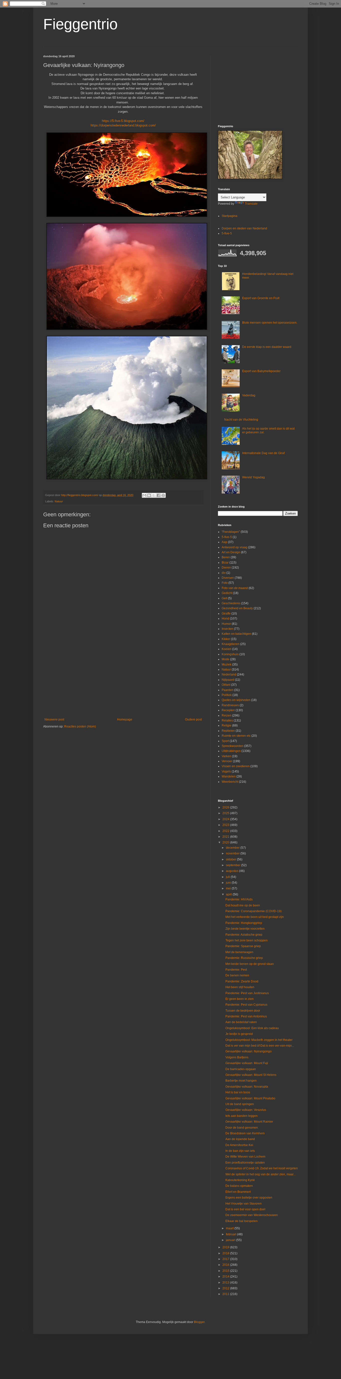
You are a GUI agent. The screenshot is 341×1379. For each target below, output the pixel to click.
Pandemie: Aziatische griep (243, 934)
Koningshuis (230, 654)
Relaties (227, 720)
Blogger (199, 1322)
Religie (226, 725)
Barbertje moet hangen (241, 1080)
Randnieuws (230, 705)
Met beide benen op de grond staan (249, 964)
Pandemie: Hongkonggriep (243, 923)
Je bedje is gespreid (239, 1034)
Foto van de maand (235, 588)
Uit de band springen (239, 1104)
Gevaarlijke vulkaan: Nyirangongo (248, 1051)
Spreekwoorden (232, 746)
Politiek (227, 695)
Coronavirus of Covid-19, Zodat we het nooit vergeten (261, 1168)
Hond (225, 618)
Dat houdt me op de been (242, 905)
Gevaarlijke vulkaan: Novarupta (246, 1086)
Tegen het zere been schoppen (246, 940)
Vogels (226, 771)
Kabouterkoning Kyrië (240, 1180)
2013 (226, 1282)
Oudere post (193, 719)
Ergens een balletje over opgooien (248, 1197)
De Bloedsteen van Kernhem (245, 1133)
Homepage (124, 719)
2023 (226, 825)
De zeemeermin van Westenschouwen (251, 1215)
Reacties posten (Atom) (80, 726)
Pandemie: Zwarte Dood (241, 981)
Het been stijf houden (239, 987)
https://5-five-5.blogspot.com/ (123, 121)
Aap (224, 542)
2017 (226, 1259)
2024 (226, 819)
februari (231, 1234)
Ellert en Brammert (238, 1192)
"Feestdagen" (231, 532)
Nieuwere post (54, 719)
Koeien (226, 649)
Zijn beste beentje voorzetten (245, 928)
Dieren (226, 567)
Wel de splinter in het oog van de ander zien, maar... (260, 1174)
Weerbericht (230, 781)
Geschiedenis (231, 603)
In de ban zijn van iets (240, 1151)
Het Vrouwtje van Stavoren (243, 1203)
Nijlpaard (228, 680)
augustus (232, 871)
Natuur (59, 501)
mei (229, 888)
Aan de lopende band (240, 1139)
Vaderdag (248, 395)
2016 (226, 1265)
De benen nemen (237, 975)
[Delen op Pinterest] (163, 495)
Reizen (226, 715)
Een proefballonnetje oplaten (245, 1162)
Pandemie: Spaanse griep (243, 946)
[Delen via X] (153, 495)
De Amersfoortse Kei (239, 1145)
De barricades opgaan (240, 1069)
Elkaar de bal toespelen (241, 1221)
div (224, 573)
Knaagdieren (230, 644)
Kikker (226, 639)
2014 (226, 1276)
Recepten (228, 710)
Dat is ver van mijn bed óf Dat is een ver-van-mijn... (259, 1045)
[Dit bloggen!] (149, 495)
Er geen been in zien (239, 999)
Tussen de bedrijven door (242, 1010)
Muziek (226, 664)
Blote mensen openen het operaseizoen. (269, 322)
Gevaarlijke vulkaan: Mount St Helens (250, 1075)
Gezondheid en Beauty (237, 608)
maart (230, 1228)
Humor (226, 624)
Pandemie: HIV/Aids (239, 899)
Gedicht (227, 593)
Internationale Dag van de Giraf (263, 453)
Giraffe (226, 613)
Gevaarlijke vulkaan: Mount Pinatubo (250, 1098)
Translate (251, 203)
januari (231, 1240)
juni (229, 882)
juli (228, 877)
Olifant (226, 685)
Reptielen (228, 730)
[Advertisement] (123, 676)
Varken (226, 756)
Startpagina (229, 216)
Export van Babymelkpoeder (261, 371)
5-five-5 (227, 233)
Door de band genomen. (242, 1127)
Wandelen (229, 776)
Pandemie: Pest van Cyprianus (246, 1004)
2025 (226, 813)
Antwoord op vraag (234, 547)
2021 (226, 836)
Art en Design (231, 552)
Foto (225, 583)
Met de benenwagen (239, 952)
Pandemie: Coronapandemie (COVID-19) (253, 911)
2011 (226, 1294)
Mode (225, 659)
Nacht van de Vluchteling (241, 419)
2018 (226, 1253)
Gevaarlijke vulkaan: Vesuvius (245, 1110)
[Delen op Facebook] (158, 495)
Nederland (229, 674)
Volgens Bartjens (236, 1057)
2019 (226, 1247)
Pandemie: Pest (236, 969)
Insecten (227, 629)
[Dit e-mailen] (144, 495)
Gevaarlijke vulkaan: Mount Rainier (249, 1121)
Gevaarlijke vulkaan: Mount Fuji (246, 1063)
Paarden (227, 690)
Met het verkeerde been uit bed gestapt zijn (254, 917)
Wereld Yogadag (253, 477)
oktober (231, 859)
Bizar (225, 562)
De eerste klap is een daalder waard (266, 347)
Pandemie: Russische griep (244, 958)
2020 (226, 842)
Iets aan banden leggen (241, 1116)
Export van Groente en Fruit (260, 298)
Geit (224, 598)
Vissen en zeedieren (236, 766)
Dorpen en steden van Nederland (244, 228)
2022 (226, 831)
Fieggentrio (80, 24)
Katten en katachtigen (236, 634)
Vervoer (227, 761)
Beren (226, 557)
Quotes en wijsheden (236, 700)
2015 (226, 1271)
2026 (226, 807)
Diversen (228, 578)
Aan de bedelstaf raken (241, 1022)
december (233, 847)
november (233, 853)
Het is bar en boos (237, 1092)
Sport (225, 741)
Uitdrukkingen (231, 751)
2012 (226, 1288)
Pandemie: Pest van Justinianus (247, 993)
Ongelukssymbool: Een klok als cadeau (252, 1028)
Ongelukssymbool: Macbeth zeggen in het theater (259, 1040)
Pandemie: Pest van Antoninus (246, 1016)
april (229, 894)
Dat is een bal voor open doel (245, 1209)
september (233, 865)
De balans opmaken (239, 1186)
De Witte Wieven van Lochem (245, 1156)
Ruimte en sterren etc (236, 735)
